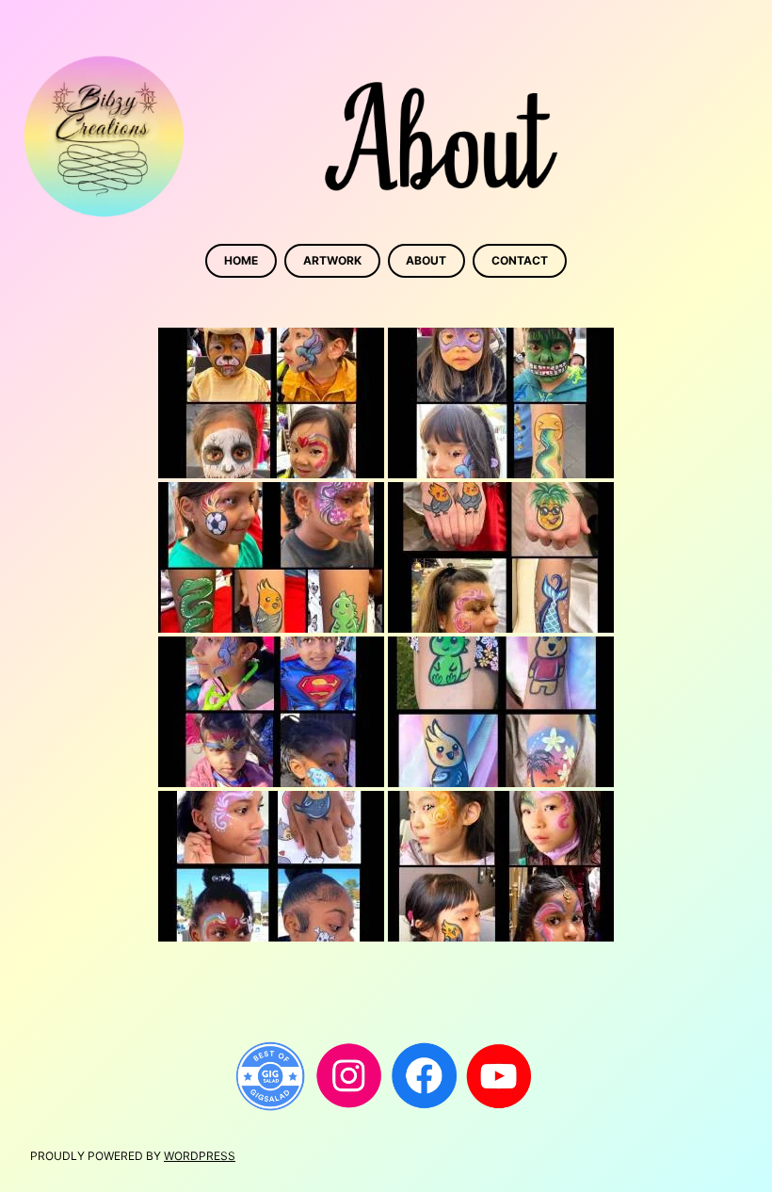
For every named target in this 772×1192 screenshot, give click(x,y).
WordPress (199, 1156)
